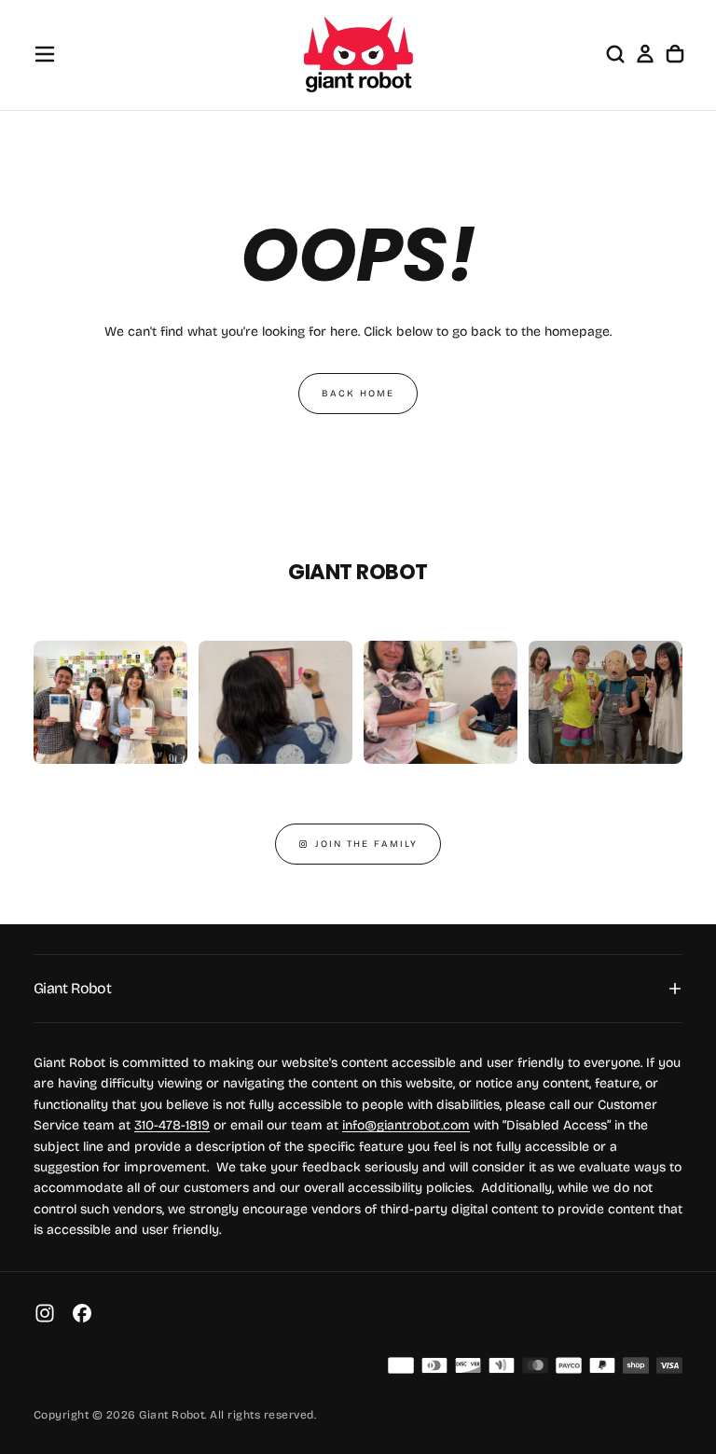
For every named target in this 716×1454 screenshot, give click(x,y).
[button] (45, 54)
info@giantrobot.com (406, 1125)
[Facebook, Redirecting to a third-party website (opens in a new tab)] (82, 1313)
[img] (401, 1365)
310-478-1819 (172, 1125)
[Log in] (645, 54)
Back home (358, 393)
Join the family (366, 844)
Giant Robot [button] (72, 988)
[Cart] (675, 54)
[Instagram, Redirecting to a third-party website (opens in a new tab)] (45, 1313)
